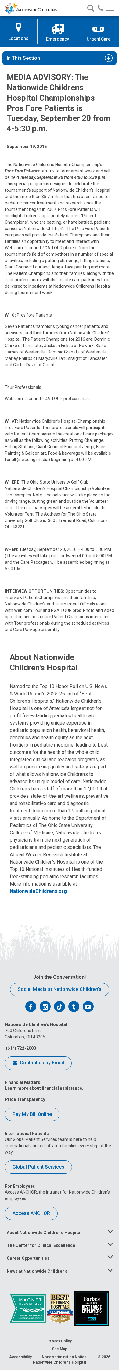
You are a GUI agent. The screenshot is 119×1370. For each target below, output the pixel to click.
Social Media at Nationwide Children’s (60, 989)
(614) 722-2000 (20, 1048)
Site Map (59, 1349)
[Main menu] (110, 8)
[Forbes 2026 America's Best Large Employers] (91, 1308)
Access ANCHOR (31, 1213)
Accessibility (20, 1357)
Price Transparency (25, 1099)
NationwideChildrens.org (38, 891)
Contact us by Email (41, 1063)
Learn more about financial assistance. (44, 1088)
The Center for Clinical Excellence (41, 1245)
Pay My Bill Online (32, 1114)
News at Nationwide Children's (37, 1271)
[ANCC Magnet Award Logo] (28, 1308)
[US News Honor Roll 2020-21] (60, 1308)
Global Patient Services (38, 1167)
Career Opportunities (28, 1258)
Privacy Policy (59, 1341)
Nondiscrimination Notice (64, 1357)
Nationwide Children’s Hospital (59, 1362)
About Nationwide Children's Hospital (44, 1232)
